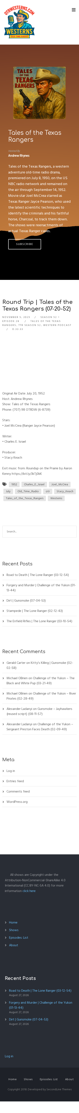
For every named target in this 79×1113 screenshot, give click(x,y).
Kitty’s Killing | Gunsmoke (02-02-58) (40, 665)
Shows (14, 930)
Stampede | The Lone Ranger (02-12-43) (35, 611)
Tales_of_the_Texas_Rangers (24, 498)
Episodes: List (18, 937)
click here (29, 891)
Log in (11, 771)
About (13, 945)
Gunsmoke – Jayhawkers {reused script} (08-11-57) (39, 711)
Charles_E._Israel (34, 484)
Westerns (56, 498)
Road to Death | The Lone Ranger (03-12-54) (38, 575)
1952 (14, 484)
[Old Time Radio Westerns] (19, 22)
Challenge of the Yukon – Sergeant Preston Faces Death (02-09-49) (40, 726)
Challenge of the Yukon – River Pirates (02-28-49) (41, 696)
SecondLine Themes (59, 1089)
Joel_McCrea (59, 484)
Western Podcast (57, 325)
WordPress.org (17, 802)
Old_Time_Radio (28, 491)
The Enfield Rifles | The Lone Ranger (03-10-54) (39, 621)
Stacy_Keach (65, 491)
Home (13, 922)
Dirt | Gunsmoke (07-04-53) (26, 600)
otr (48, 491)
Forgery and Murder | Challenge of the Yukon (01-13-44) (41, 587)
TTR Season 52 (30, 325)
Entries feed (15, 781)
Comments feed (18, 791)
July (8, 491)
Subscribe (24, 244)
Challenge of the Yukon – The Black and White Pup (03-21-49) (41, 680)
